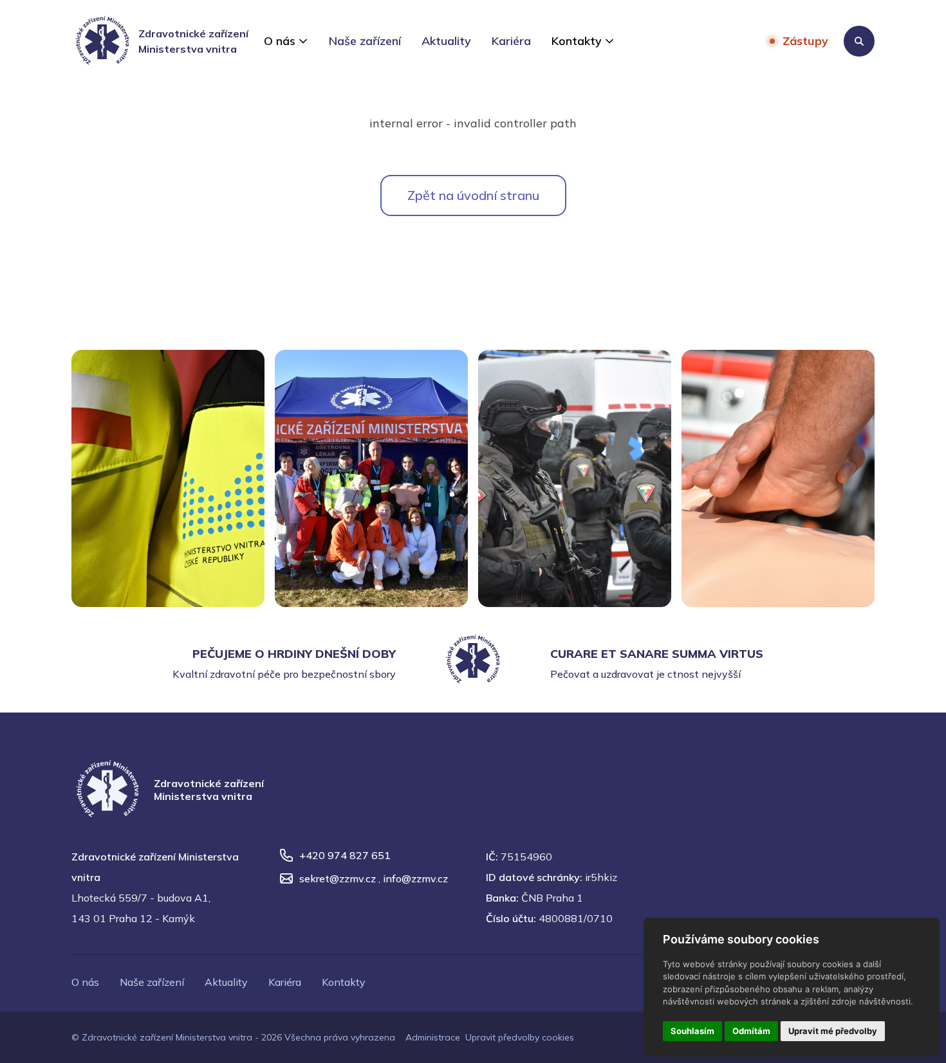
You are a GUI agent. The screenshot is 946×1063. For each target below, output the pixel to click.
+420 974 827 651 (345, 855)
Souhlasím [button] (692, 1031)
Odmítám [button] (751, 1031)
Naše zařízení (365, 40)
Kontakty (577, 40)
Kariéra (511, 40)
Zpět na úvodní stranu (473, 195)
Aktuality (446, 40)
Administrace (432, 1037)
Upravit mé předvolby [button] (832, 1031)
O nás (279, 40)
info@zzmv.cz (415, 878)
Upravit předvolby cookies (519, 1037)
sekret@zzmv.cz (337, 878)
